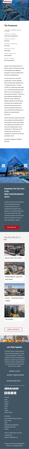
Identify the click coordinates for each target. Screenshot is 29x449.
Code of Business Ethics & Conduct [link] (13, 418)
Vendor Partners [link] (8, 412)
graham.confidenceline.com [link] (11, 437)
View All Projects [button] (13, 329)
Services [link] (6, 401)
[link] (12, 3)
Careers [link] (6, 410)
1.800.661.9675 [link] (8, 435)
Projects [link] (6, 404)
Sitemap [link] (6, 429)
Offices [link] (6, 406)
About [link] (5, 408)
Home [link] (5, 399)
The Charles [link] (9, 319)
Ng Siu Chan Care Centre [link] (13, 258)
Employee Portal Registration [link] (11, 425)
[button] (25, 4)
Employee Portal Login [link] (10, 427)
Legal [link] (5, 422)
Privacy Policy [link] (7, 420)
